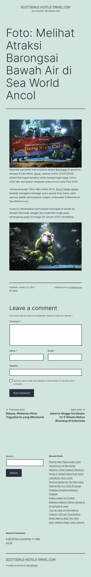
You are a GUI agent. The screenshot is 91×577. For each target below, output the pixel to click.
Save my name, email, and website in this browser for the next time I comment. (44, 382)
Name (13, 351)
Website (13, 366)
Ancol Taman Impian (67, 189)
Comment (15, 321)
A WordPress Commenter (18, 539)
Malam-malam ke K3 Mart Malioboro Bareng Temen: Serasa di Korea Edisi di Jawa (67, 502)
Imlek (66, 177)
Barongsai (62, 169)
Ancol (37, 173)
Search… (10, 456)
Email (51, 351)
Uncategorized (75, 287)
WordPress (32, 565)
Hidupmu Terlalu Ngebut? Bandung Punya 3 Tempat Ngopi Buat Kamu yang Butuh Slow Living (66, 474)
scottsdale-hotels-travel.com (45, 7)
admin (15, 290)
